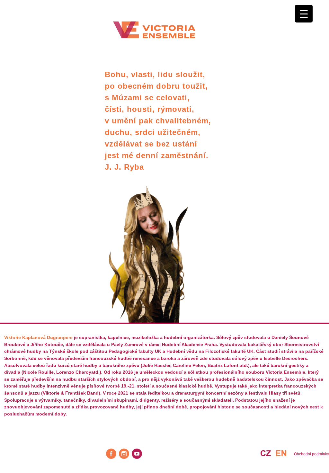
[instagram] (124, 453)
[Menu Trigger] (304, 13)
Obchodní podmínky (311, 454)
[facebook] (111, 453)
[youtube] (137, 453)
